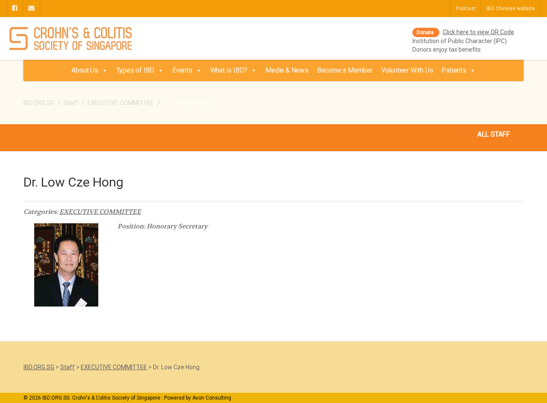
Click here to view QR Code (478, 32)
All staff (493, 134)
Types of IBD (135, 70)
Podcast (466, 9)
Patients (453, 70)
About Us (84, 70)
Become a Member (345, 70)
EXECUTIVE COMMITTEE (100, 211)
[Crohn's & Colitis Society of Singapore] (91, 39)
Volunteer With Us (407, 70)
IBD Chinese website (510, 9)
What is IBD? (229, 70)
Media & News (287, 70)
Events (182, 70)
